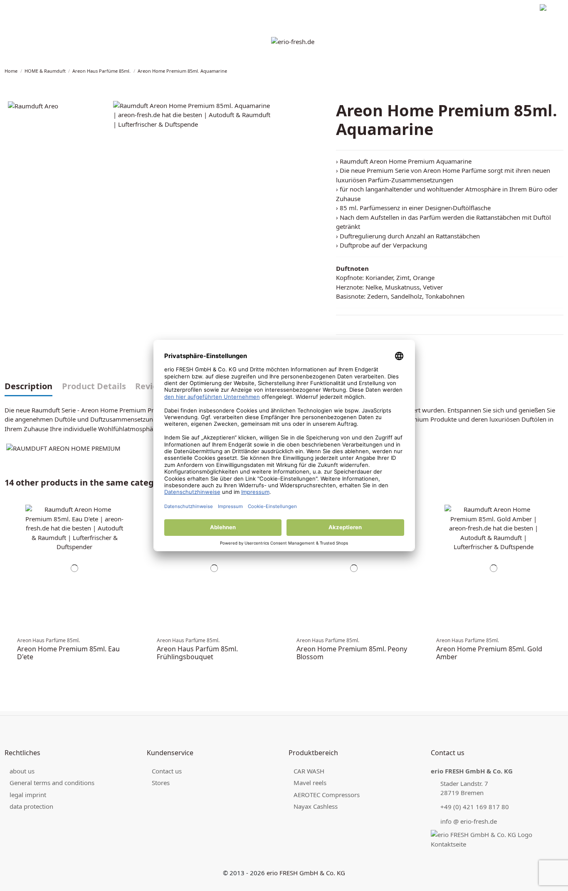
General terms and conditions (52, 782)
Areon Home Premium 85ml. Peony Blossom (351, 652)
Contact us (167, 771)
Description (28, 387)
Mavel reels (310, 782)
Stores (161, 782)
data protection (60, 8)
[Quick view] (132, 532)
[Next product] (560, 71)
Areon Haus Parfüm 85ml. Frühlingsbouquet (197, 652)
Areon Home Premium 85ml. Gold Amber (489, 652)
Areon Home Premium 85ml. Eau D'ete (68, 652)
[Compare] (132, 517)
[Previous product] (555, 71)
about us (22, 771)
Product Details (94, 387)
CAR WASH (309, 771)
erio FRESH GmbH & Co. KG (306, 873)
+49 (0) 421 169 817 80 (474, 807)
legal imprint (20, 8)
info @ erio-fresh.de (468, 821)
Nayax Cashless (316, 806)
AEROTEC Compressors (327, 794)
